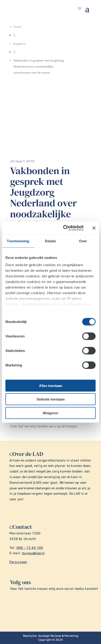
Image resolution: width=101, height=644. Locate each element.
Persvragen (18, 562)
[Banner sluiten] (94, 228)
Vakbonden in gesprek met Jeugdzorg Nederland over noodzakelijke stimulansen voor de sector (47, 203)
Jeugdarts (19, 44)
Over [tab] (83, 241)
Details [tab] (50, 241)
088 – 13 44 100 (29, 547)
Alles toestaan (50, 385)
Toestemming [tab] (18, 241)
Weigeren (50, 413)
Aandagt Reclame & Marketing (58, 636)
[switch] (89, 336)
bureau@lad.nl (33, 553)
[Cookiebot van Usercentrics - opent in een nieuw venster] (63, 228)
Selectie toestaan (51, 399)
